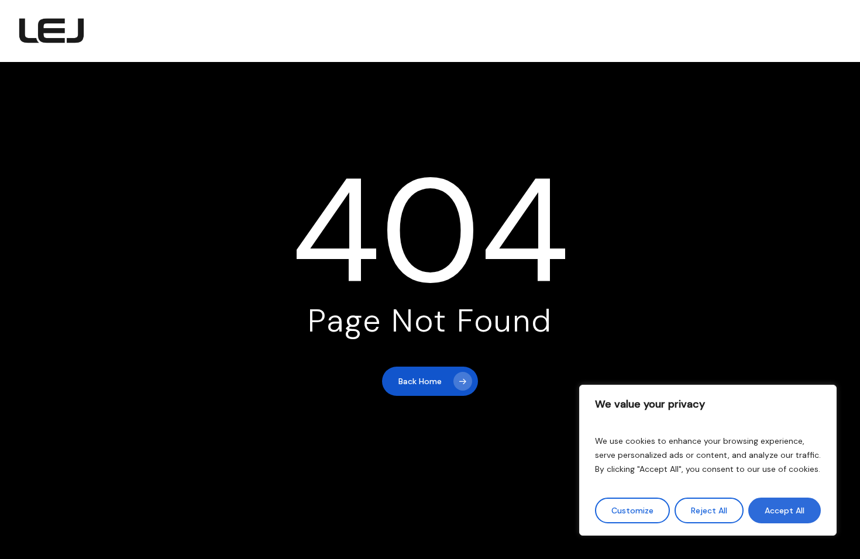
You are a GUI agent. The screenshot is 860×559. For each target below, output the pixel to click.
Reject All (709, 510)
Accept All (784, 510)
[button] (817, 31)
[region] (708, 460)
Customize (632, 510)
